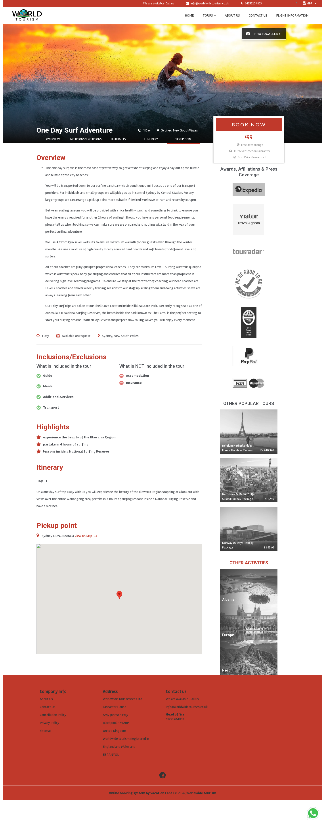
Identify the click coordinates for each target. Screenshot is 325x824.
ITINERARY (151, 139)
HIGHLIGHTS (118, 139)
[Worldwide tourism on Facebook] (162, 775)
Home (189, 15)
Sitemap (46, 731)
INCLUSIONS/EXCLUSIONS (86, 139)
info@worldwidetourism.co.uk (210, 3)
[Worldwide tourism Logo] (27, 15)
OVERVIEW (53, 139)
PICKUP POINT (184, 139)
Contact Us (47, 707)
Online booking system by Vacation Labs (141, 793)
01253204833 (253, 3)
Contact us (258, 15)
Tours (208, 15)
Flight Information (292, 15)
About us (232, 15)
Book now (249, 125)
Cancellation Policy (53, 715)
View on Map (84, 536)
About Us (46, 699)
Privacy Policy (49, 723)
